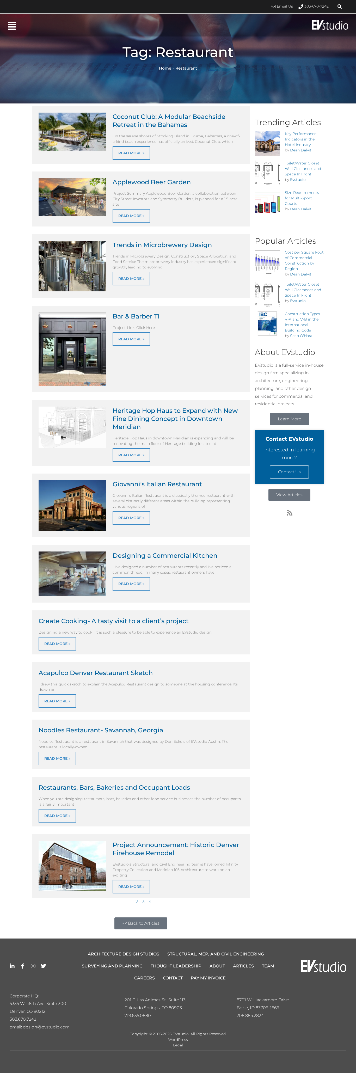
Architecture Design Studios (123, 954)
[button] (339, 6)
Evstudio (298, 179)
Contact (173, 978)
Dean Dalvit (300, 150)
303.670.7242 (23, 1019)
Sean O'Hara (301, 335)
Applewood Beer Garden (152, 182)
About (217, 966)
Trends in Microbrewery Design (162, 245)
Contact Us (289, 471)
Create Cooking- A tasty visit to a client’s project (114, 621)
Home (165, 68)
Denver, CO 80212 (27, 1011)
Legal (178, 1045)
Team (268, 966)
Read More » (131, 153)
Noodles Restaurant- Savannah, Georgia (101, 730)
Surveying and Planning (112, 966)
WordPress (178, 1039)
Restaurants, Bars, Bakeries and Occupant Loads (114, 787)
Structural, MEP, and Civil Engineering (215, 954)
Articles (243, 966)
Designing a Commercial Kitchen (165, 555)
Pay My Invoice (208, 978)
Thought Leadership (176, 966)
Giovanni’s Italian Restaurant (157, 484)
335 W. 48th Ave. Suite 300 (39, 1003)
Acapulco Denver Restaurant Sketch (96, 673)
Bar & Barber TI (136, 316)
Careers (144, 978)
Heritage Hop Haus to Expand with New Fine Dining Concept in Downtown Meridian (175, 419)
